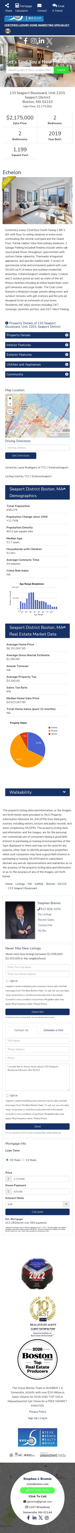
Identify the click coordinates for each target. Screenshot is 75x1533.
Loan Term (12, 1151)
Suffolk (39, 884)
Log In (43, 1418)
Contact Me (45, 925)
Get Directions (20, 456)
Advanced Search (22, 76)
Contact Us (21, 1030)
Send (37, 1126)
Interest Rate (14, 1198)
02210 (62, 884)
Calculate (37, 1212)
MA (30, 884)
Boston (50, 884)
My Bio (42, 931)
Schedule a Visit (53, 1030)
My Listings (45, 914)
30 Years (15, 1160)
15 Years (30, 1160)
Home (9, 884)
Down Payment (15, 1185)
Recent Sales (46, 920)
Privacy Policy (40, 1003)
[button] (61, 70)
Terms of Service (53, 1133)
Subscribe (38, 1012)
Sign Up (33, 1418)
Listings (20, 884)
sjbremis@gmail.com (39, 1502)
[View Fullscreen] (10, 411)
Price (8, 1173)
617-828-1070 (51, 909)
